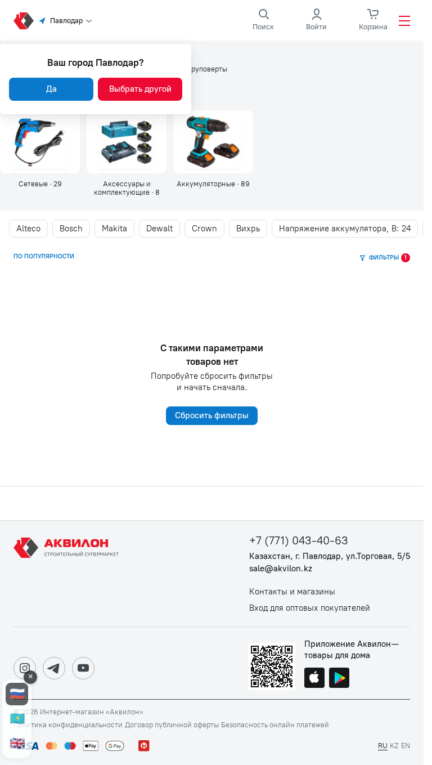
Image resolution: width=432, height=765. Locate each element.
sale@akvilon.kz (280, 569)
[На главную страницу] (68, 573)
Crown (204, 228)
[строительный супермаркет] (24, 20)
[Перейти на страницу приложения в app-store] (314, 679)
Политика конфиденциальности (68, 725)
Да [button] (51, 89)
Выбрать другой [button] (140, 89)
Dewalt (159, 228)
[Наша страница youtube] (83, 668)
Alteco (28, 228)
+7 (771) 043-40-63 (298, 540)
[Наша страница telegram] (54, 668)
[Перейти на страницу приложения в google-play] (339, 679)
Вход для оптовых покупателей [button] (309, 608)
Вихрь (248, 228)
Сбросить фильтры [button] (212, 415)
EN (405, 745)
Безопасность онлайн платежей (275, 725)
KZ (394, 745)
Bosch (71, 228)
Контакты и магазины (292, 592)
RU (383, 745)
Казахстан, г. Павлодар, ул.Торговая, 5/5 (329, 556)
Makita (114, 228)
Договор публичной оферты (172, 725)
